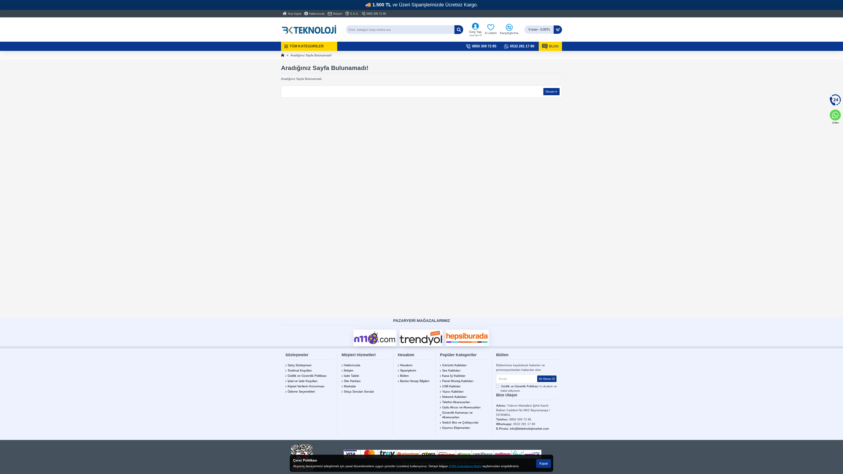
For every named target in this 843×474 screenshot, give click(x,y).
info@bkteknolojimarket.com (529, 428)
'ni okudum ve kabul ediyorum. (529, 388)
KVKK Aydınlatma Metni (465, 466)
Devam (550, 91)
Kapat (543, 463)
